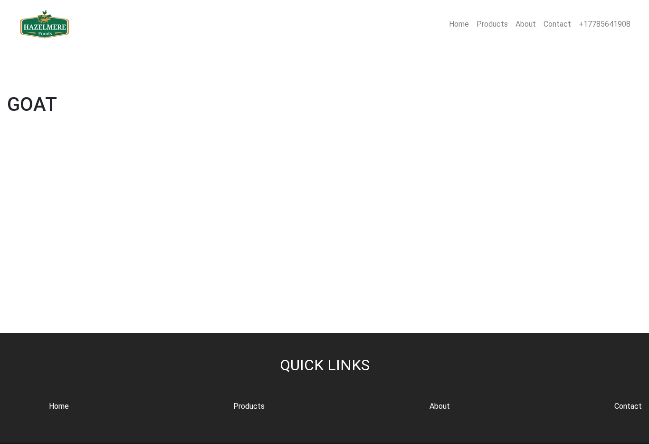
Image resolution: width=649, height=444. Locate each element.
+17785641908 (604, 24)
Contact (557, 24)
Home (459, 24)
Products (492, 24)
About (525, 24)
